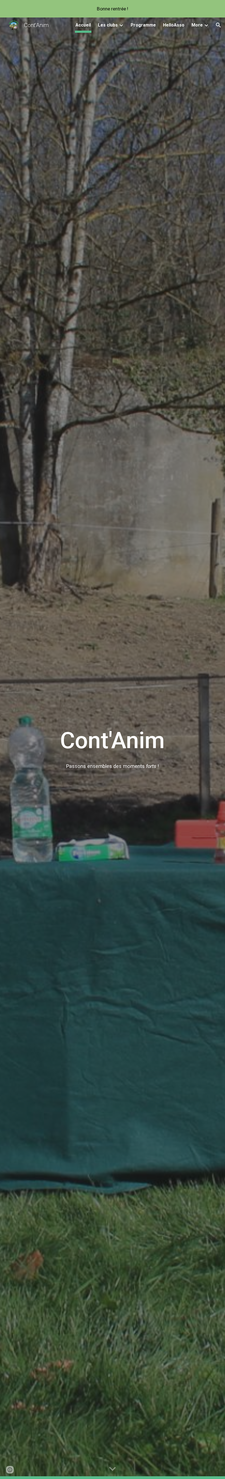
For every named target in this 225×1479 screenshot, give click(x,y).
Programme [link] (143, 25)
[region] (112, 8)
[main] (112, 740)
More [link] (197, 25)
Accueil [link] (83, 25)
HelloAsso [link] (173, 25)
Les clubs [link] (108, 25)
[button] (218, 25)
